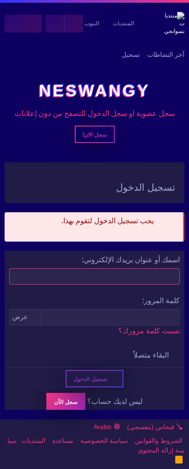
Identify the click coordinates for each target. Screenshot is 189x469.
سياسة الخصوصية (104, 440)
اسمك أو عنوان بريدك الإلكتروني (131, 259)
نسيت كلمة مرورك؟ (149, 331)
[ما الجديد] (32, 24)
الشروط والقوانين (159, 440)
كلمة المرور (162, 300)
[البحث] (14, 24)
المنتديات (123, 23)
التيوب (91, 23)
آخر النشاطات (165, 54)
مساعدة (62, 440)
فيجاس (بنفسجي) (151, 426)
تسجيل (131, 54)
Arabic (104, 426)
